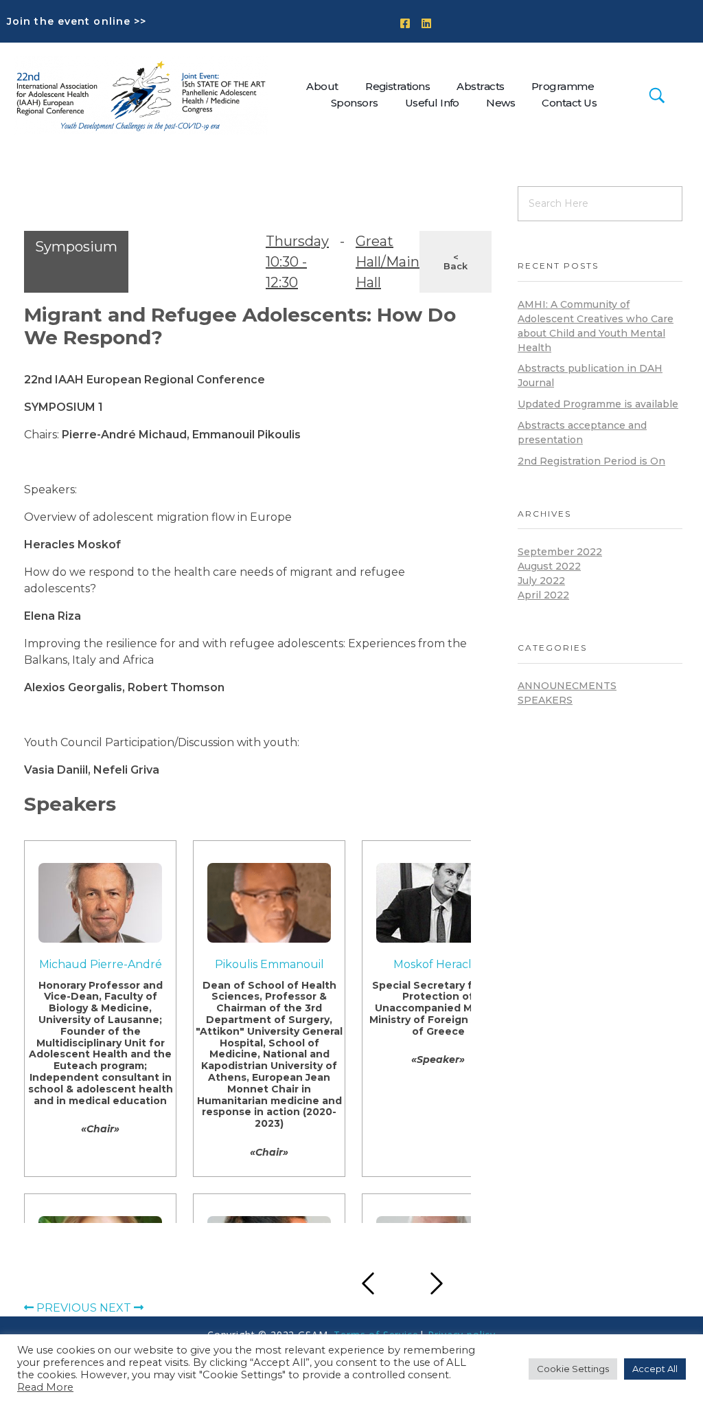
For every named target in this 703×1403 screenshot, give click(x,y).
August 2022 (549, 566)
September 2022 (560, 552)
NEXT (117, 1307)
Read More (45, 1387)
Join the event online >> (76, 21)
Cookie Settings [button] (573, 1368)
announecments (567, 686)
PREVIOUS (65, 1307)
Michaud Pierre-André (100, 964)
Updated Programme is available (598, 404)
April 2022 (543, 595)
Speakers (545, 700)
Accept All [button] (655, 1368)
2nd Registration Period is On (591, 461)
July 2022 (541, 580)
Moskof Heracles (438, 964)
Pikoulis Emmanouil (269, 964)
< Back (455, 261)
